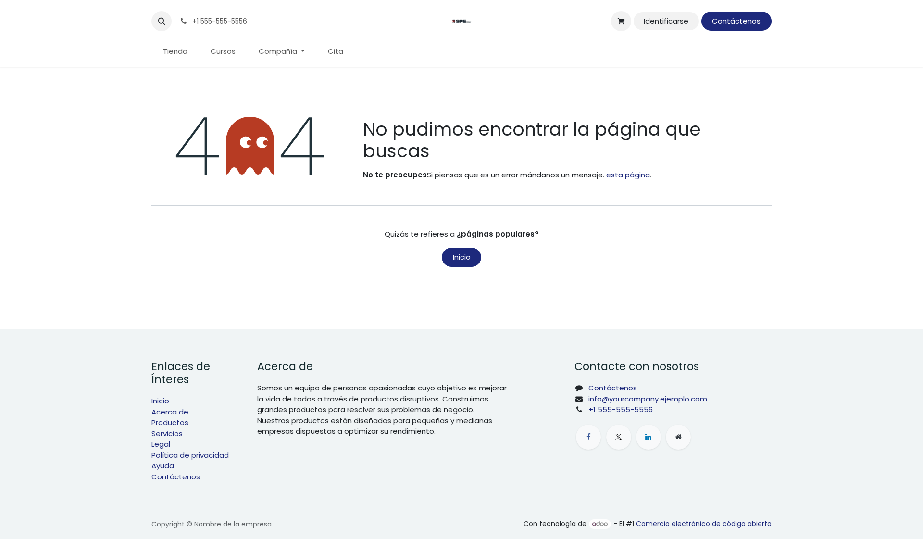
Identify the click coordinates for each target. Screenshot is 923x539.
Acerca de (169, 412)
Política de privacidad (190, 455)
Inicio (462, 257)
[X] (618, 437)
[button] (161, 21)
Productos (169, 422)
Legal (160, 444)
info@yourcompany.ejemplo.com (647, 399)
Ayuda (162, 466)
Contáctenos (736, 21)
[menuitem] (175, 51)
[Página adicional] (678, 437)
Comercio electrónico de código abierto (704, 523)
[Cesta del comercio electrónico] (621, 21)
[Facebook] (588, 437)
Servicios (167, 433)
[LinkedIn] (648, 437)
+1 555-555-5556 (620, 409)
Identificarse (666, 21)
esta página (628, 175)
